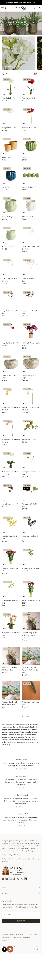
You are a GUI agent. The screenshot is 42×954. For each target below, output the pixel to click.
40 (22, 716)
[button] (4, 949)
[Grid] (35, 73)
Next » (28, 716)
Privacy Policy (20, 934)
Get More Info (21, 769)
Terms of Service (16, 937)
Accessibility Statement (8, 934)
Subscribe (21, 921)
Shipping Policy (6, 940)
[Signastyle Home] (21, 8)
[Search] (7, 8)
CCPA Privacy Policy (31, 934)
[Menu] (2, 8)
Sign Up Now (20, 788)
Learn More (21, 826)
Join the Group (21, 807)
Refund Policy (26, 937)
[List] (39, 73)
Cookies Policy (6, 937)
